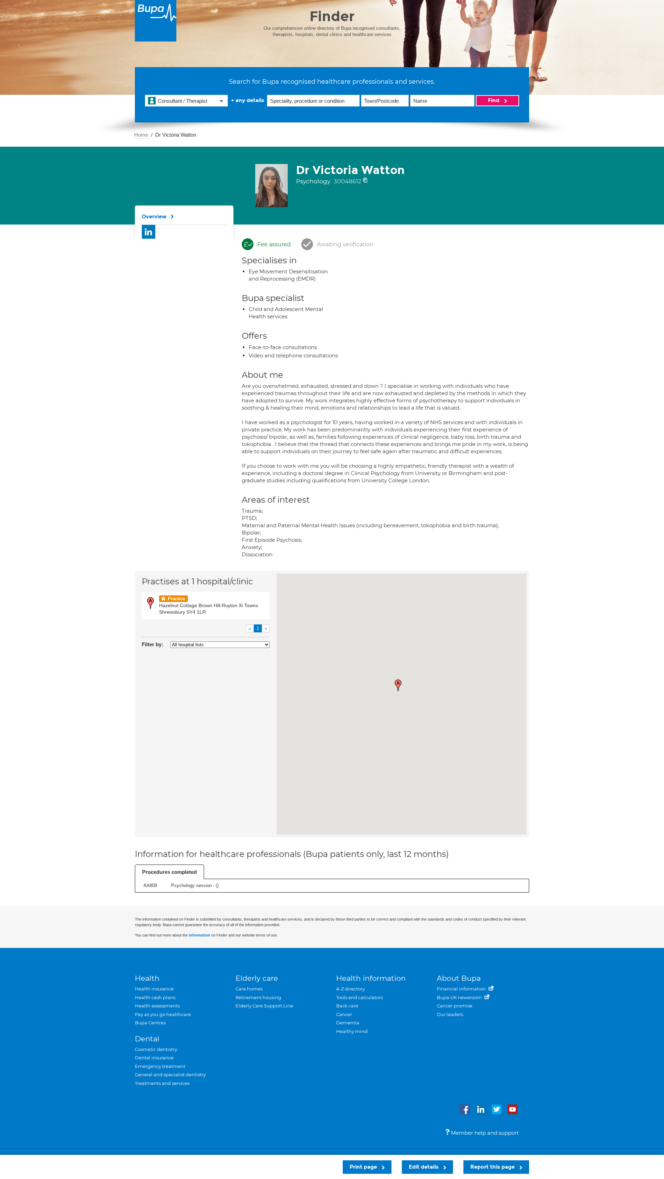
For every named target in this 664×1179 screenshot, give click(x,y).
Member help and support (484, 1133)
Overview (154, 216)
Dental (147, 1038)
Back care (347, 1005)
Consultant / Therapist (182, 101)
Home (141, 135)
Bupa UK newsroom (460, 997)
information (199, 935)
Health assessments (157, 1005)
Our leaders (450, 1014)
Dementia (347, 1022)
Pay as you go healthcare (163, 1014)
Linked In (149, 232)
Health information (371, 978)
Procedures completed (169, 872)
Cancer (344, 1014)
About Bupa (459, 978)
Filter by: (152, 644)
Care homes (249, 988)
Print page (364, 1167)
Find (494, 100)
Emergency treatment (160, 1066)
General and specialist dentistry (170, 1074)
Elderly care (257, 978)
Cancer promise (454, 1005)
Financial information (462, 988)
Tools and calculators (359, 997)
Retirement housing (258, 997)
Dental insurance (154, 1057)
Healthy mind (352, 1031)
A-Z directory (350, 988)
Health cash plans (155, 997)
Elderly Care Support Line (264, 1005)
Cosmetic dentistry (156, 1049)
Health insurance (154, 988)
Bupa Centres (150, 1022)
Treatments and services (162, 1083)
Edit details (424, 1167)
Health (147, 978)
